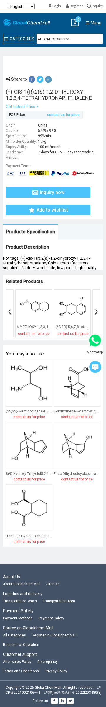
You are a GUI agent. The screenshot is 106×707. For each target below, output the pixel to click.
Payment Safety (51, 618)
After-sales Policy (17, 662)
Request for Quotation (21, 645)
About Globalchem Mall (21, 584)
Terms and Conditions (21, 671)
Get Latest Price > (22, 106)
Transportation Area (59, 601)
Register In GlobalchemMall (54, 635)
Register (76, 6)
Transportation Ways (20, 601)
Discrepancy (47, 662)
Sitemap (52, 584)
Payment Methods (18, 618)
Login (56, 6)
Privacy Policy (56, 671)
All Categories (14, 635)
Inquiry (97, 6)
